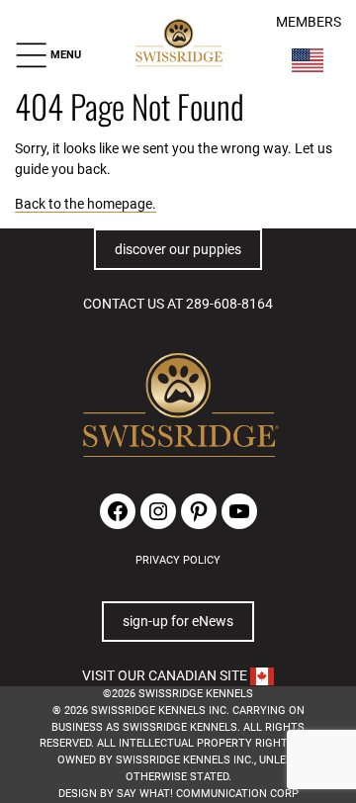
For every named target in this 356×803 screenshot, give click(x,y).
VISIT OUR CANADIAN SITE (166, 675)
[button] (48, 55)
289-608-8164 (229, 304)
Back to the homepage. (85, 204)
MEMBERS (308, 22)
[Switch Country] (307, 60)
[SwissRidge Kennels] (178, 43)
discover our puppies (178, 249)
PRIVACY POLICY (178, 560)
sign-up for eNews (178, 621)
